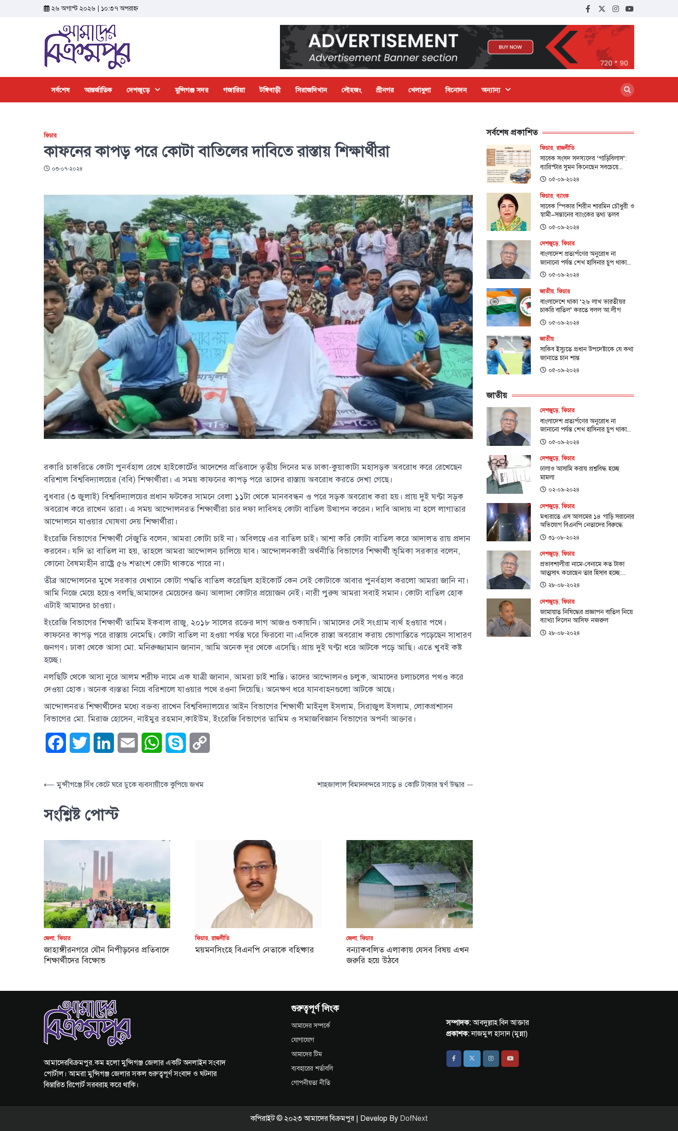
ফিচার (50, 135)
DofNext (414, 1118)
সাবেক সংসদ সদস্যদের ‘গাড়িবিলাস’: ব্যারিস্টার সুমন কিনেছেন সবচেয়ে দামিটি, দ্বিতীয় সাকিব (583, 162)
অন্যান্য (491, 90)
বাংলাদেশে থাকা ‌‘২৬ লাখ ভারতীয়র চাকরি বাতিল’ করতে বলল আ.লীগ (582, 305)
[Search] (627, 90)
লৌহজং (352, 90)
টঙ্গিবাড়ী (270, 90)
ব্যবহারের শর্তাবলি (312, 1068)
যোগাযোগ (302, 1040)
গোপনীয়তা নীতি (310, 1083)
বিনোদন (456, 90)
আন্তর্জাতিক (98, 90)
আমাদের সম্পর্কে (310, 1026)
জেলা (49, 938)
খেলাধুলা (420, 90)
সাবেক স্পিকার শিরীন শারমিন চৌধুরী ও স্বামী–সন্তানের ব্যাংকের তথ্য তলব (587, 210)
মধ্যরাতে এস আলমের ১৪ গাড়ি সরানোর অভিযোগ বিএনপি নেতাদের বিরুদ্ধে (587, 520)
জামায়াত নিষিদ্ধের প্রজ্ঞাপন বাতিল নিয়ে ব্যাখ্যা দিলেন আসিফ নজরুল (586, 616)
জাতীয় (547, 291)
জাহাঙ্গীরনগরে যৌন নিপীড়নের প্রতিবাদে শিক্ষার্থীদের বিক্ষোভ (106, 955)
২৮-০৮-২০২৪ (564, 585)
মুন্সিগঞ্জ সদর (191, 90)
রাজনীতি (220, 938)
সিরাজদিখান (311, 90)
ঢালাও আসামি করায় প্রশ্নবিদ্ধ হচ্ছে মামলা (579, 472)
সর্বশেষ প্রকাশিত (512, 132)
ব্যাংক (562, 196)
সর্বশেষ (60, 90)
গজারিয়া (234, 90)
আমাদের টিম (306, 1054)
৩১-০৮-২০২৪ (563, 537)
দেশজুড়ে (138, 90)
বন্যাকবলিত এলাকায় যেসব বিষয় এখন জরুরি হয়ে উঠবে (407, 955)
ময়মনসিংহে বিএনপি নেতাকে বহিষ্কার (254, 950)
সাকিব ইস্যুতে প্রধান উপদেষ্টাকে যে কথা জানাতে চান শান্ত (586, 353)
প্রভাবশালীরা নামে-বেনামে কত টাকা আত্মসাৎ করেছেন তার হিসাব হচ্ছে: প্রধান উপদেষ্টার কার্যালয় (582, 568)
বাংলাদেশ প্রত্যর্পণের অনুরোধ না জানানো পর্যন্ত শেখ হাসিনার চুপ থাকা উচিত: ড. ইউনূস (583, 257)
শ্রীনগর (385, 90)
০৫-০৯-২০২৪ (563, 179)
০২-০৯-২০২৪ (563, 489)
